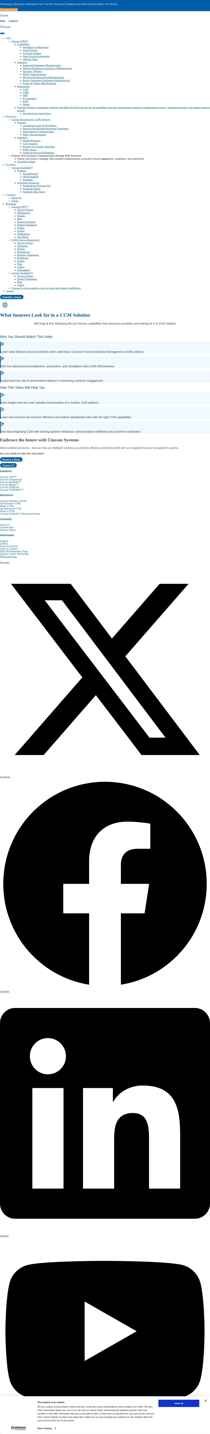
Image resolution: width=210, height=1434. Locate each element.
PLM (25, 101)
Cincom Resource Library (13, 501)
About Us (16, 197)
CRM (26, 92)
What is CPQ (7, 506)
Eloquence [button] (11, 116)
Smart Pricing (30, 50)
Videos (20, 227)
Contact (10, 291)
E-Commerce (30, 98)
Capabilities (23, 44)
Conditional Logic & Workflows (40, 125)
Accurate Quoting (32, 53)
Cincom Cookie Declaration (14, 554)
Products (21, 170)
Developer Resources (28, 182)
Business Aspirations (28, 255)
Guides (20, 230)
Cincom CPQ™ (19, 41)
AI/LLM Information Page (14, 551)
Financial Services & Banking (38, 152)
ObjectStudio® (30, 176)
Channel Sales (30, 59)
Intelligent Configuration (36, 47)
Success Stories (25, 209)
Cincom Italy (7, 527)
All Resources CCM (10, 508)
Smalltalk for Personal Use (37, 185)
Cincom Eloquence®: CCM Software (30, 119)
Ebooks (21, 215)
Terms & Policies (9, 546)
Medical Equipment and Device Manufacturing (47, 68)
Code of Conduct (9, 548)
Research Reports (26, 221)
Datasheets (22, 258)
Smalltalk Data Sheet (34, 191)
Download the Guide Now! (37, 113)
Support (13, 20)
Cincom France (8, 530)
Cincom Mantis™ (9, 484)
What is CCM (7, 511)
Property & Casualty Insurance (39, 146)
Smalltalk (28, 179)
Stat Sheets (23, 237)
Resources (11, 203)
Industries (22, 62)
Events (14, 200)
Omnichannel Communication (38, 131)
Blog (2, 20)
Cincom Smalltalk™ (22, 167)
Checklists (22, 246)
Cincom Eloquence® (11, 479)
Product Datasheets (27, 224)
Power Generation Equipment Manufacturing (46, 80)
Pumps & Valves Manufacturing (39, 83)
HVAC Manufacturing (34, 74)
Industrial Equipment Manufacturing (42, 65)
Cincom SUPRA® (9, 487)
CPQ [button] (8, 38)
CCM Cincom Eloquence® (25, 240)
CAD (25, 89)
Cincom (4, 15)
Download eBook (26, 161)
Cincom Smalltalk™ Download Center (20, 513)
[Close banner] (206, 1401)
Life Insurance (30, 143)
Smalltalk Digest (31, 188)
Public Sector (30, 149)
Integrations (23, 86)
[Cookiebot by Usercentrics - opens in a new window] (18, 1428)
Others (26, 104)
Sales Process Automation (36, 56)
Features (21, 122)
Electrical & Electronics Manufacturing (43, 77)
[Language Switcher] (5, 305)
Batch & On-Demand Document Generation (46, 128)
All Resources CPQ (10, 503)
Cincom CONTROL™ (12, 490)
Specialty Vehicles (32, 71)
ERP (25, 95)
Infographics (23, 234)
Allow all (179, 1403)
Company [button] (11, 194)
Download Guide (9, 9)
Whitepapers (23, 212)
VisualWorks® (30, 173)
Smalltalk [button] (11, 164)
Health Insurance (31, 140)
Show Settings (44, 1428)
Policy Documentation (34, 134)
